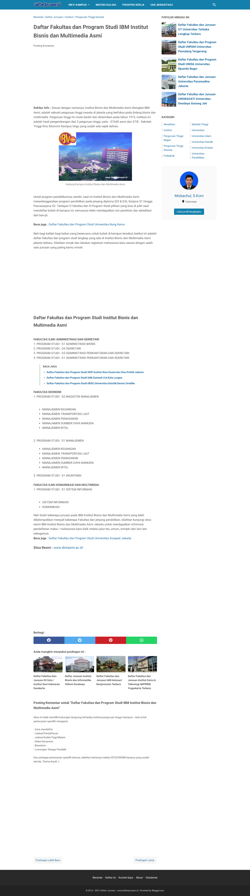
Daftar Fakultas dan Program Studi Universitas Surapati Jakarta (90, 538)
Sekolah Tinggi (200, 124)
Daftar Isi (110, 877)
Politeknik (169, 155)
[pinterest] (110, 640)
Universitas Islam (201, 136)
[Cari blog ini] (214, 5)
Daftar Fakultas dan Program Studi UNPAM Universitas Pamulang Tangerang (197, 46)
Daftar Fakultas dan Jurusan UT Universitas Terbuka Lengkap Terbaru (197, 29)
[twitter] (79, 640)
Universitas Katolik (202, 141)
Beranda (97, 877)
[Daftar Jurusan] (47, 5)
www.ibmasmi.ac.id (67, 547)
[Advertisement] (95, 77)
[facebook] (48, 640)
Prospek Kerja (133, 4)
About (139, 877)
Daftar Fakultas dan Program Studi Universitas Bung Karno (87, 224)
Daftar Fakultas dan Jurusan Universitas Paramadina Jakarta (197, 81)
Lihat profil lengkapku (189, 211)
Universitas (198, 130)
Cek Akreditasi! (161, 4)
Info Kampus (77, 4)
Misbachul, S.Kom (189, 196)
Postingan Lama (144, 860)
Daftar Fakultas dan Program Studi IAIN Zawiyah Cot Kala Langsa (84, 377)
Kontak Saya (126, 877)
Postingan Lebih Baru (48, 860)
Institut (168, 130)
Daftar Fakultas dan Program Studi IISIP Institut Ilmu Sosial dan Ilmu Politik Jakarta (95, 372)
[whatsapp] (141, 640)
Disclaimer (152, 877)
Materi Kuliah (106, 4)
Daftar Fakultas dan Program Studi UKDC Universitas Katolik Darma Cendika (91, 383)
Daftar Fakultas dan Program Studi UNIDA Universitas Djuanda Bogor (197, 64)
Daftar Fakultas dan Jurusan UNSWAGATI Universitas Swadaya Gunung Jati (197, 98)
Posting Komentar (43, 45)
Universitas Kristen (202, 147)
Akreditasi (169, 124)
